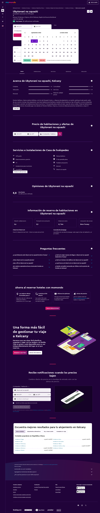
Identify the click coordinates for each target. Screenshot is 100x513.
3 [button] (36, 41)
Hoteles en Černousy (20, 443)
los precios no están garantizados (50, 464)
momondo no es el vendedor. (22, 469)
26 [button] (43, 52)
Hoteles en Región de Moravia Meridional (54, 8)
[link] (52, 308)
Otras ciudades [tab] (20, 431)
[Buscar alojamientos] (3, 10)
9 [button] (32, 44)
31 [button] (71, 56)
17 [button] (36, 48)
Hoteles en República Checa (38, 8)
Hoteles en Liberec (20, 450)
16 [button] (32, 48)
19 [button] (43, 48)
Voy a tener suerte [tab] (48, 431)
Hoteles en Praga (19, 439)
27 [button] (47, 52)
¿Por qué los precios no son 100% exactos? (26, 474)
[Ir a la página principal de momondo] (11, 2)
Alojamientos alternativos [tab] (34, 431)
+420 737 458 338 (18, 19)
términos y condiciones (38, 410)
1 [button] (28, 41)
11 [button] (39, 44)
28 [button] (25, 56)
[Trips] (3, 21)
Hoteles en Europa (26, 8)
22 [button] (28, 52)
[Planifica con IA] (3, 17)
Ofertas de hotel (16, 8)
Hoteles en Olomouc (20, 448)
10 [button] (36, 44)
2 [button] (32, 41)
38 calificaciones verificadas (31, 21)
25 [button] (40, 52)
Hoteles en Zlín (18, 441)
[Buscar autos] (3, 13)
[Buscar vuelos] (3, 7)
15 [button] (28, 48)
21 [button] (25, 52)
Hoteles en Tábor (57, 443)
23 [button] (32, 52)
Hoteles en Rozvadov (58, 441)
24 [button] (36, 52)
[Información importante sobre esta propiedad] (92, 212)
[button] (2, 2)
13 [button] (47, 44)
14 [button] (25, 48)
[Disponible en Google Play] (81, 487)
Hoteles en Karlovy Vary (59, 446)
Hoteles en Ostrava (58, 448)
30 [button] (32, 56)
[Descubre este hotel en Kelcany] (92, 81)
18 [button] (40, 48)
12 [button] (43, 44)
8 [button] (28, 44)
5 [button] (43, 41)
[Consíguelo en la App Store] (81, 491)
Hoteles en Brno (57, 439)
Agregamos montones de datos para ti (25, 471)
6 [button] (47, 41)
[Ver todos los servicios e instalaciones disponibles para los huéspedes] (92, 150)
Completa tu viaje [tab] (61, 431)
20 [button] (47, 48)
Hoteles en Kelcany (69, 8)
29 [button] (28, 56)
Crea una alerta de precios (80, 298)
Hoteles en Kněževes (20, 446)
